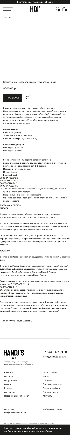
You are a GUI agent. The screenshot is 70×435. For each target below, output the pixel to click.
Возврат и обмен (51, 388)
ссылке (33, 163)
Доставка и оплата (52, 384)
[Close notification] (67, 427)
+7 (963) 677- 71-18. (19, 284)
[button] (12, 98)
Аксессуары (10, 392)
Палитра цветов (51, 392)
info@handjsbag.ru (55, 356)
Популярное (10, 380)
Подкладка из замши (13, 148)
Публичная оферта (52, 409)
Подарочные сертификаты (17, 396)
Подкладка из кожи (12, 151)
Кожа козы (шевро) (12, 132)
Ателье (46, 376)
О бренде (47, 380)
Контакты (47, 396)
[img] (35, 9)
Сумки (7, 384)
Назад (11, 18)
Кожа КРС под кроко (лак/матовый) (20, 138)
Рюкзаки (8, 388)
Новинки (8, 376)
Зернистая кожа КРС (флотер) (17, 135)
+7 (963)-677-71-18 (55, 351)
